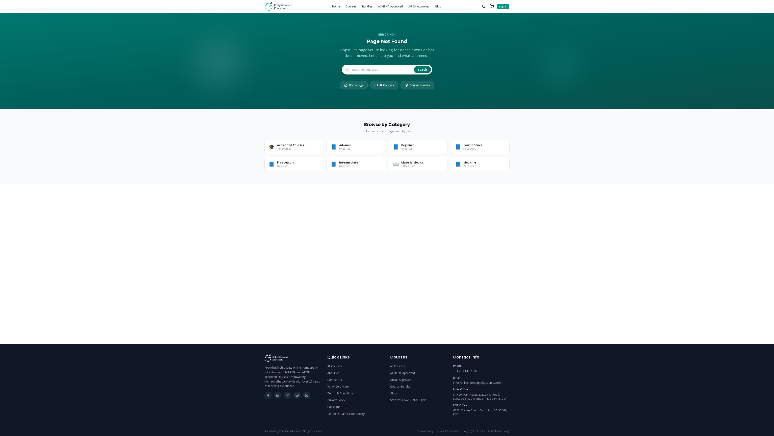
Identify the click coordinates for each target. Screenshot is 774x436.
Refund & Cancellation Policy (346, 414)
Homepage (356, 85)
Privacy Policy (336, 400)
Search (422, 69)
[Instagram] (297, 395)
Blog (438, 6)
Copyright (333, 407)
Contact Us (334, 380)
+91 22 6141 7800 (465, 371)
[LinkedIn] (277, 395)
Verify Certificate (338, 386)
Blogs (394, 393)
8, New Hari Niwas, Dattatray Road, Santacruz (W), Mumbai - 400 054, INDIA (479, 396)
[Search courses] (484, 6)
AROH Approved (419, 6)
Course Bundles (420, 85)
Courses (351, 6)
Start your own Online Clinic (408, 400)
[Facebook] (268, 395)
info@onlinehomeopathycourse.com (477, 383)
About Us (333, 373)
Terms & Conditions (340, 393)
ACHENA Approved (390, 6)
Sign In (503, 6)
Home (336, 6)
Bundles (367, 6)
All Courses (386, 85)
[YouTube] (287, 395)
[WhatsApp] (306, 395)
